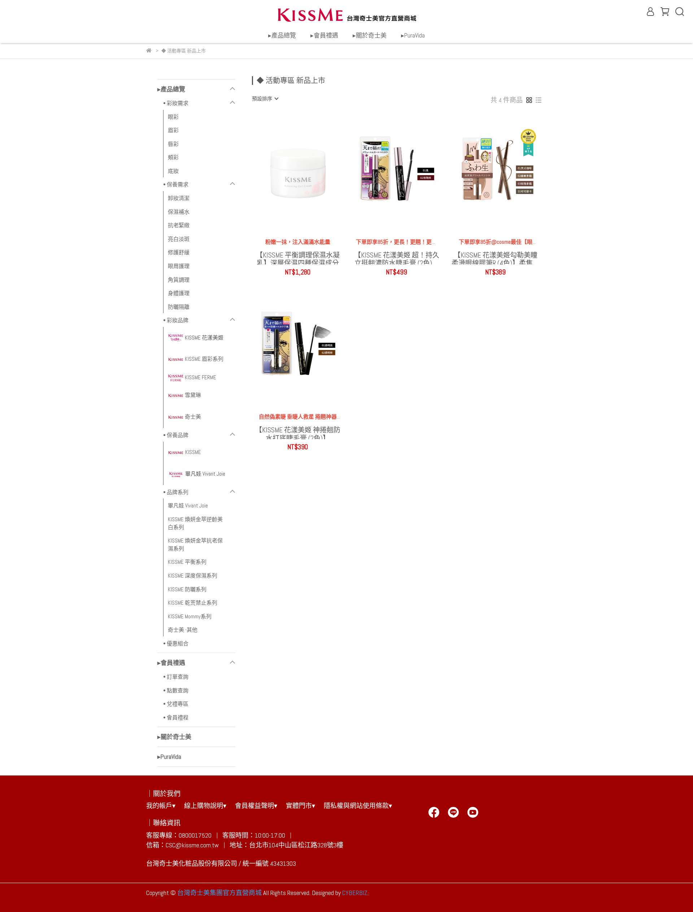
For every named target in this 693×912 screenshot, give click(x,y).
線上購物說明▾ (205, 805)
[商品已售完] (308, 172)
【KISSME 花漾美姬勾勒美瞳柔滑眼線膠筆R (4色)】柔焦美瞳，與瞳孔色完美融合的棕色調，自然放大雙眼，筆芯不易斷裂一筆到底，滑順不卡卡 (496, 257)
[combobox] (265, 98)
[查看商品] (287, 172)
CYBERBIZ (354, 893)
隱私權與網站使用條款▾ (358, 805)
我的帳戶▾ (160, 805)
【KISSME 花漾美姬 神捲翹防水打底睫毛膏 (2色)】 (297, 432)
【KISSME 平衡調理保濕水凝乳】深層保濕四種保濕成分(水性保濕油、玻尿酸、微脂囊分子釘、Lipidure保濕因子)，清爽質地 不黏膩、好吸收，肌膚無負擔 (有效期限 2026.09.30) (298, 257)
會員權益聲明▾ (256, 805)
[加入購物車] (407, 172)
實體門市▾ (300, 805)
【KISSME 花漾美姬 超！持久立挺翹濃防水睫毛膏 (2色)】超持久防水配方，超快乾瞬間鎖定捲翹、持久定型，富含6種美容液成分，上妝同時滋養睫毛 (397, 257)
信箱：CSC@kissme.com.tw (182, 845)
